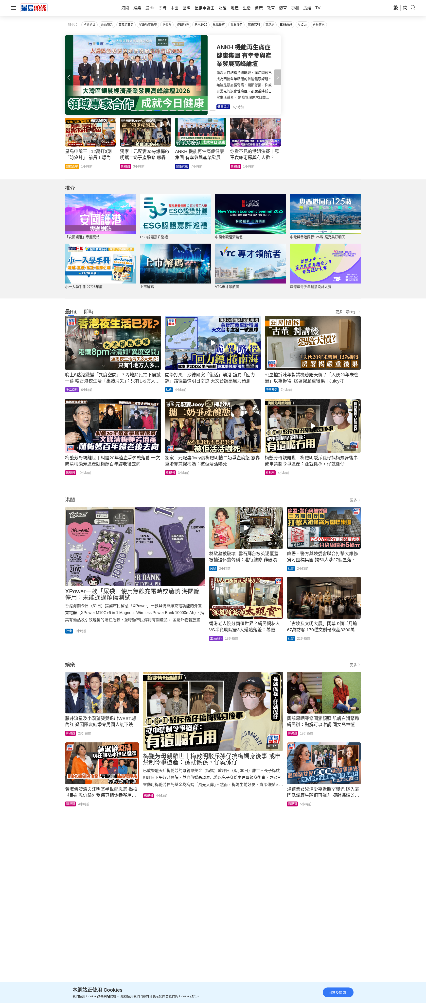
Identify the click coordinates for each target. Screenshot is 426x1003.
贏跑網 (270, 24)
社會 (124, 166)
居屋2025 (201, 24)
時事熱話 (237, 166)
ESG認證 (286, 24)
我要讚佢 (236, 24)
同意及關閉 (337, 992)
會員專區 (319, 24)
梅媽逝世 (89, 24)
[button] (277, 77)
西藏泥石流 (126, 24)
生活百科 (72, 166)
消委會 (166, 24)
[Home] (33, 7)
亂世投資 (219, 24)
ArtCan (302, 24)
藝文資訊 (182, 166)
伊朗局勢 (183, 24)
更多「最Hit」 (346, 312)
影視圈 (70, 472)
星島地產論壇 (148, 24)
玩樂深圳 (254, 24)
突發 (213, 568)
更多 (353, 500)
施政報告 (107, 24)
